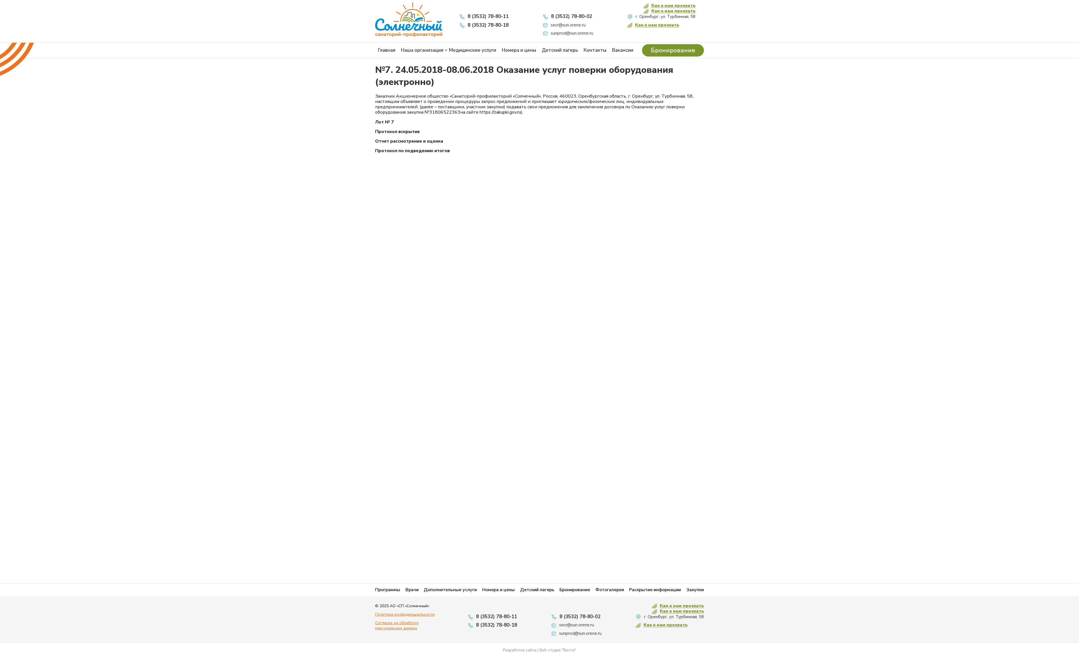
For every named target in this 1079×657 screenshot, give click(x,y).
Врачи (412, 590)
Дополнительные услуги (450, 590)
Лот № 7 (384, 122)
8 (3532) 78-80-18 (488, 25)
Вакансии (622, 50)
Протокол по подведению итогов (412, 151)
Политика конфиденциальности (405, 614)
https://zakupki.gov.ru (500, 112)
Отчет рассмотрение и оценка (409, 141)
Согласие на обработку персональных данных (397, 625)
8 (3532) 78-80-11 (488, 16)
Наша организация (422, 50)
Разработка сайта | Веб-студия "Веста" (539, 650)
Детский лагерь (560, 50)
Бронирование (673, 50)
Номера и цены (519, 50)
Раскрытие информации (655, 590)
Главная (386, 50)
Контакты (595, 50)
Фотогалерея (609, 590)
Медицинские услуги (472, 50)
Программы (387, 590)
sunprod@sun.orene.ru (572, 33)
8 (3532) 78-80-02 (571, 16)
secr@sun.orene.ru (568, 25)
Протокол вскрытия (397, 131)
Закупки (695, 590)
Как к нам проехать (673, 5)
